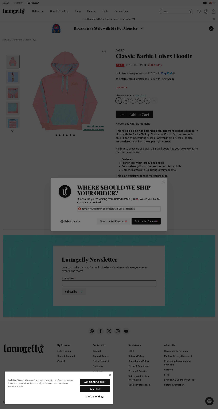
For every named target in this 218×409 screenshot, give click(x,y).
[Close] (110, 375)
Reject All (94, 389)
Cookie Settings (95, 396)
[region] (59, 387)
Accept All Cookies (95, 381)
